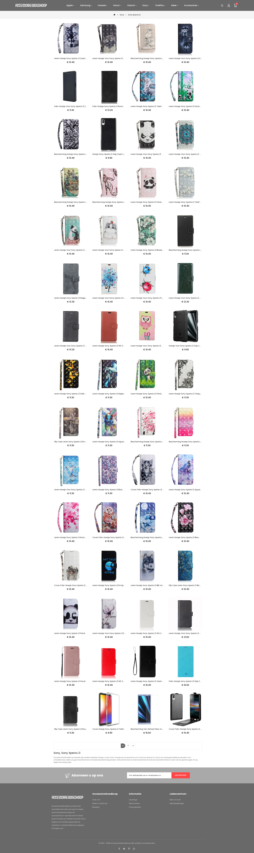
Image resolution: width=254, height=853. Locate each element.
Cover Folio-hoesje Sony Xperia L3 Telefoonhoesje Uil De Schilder (122, 537)
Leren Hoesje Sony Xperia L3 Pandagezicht (73, 633)
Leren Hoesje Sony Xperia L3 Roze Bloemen (73, 537)
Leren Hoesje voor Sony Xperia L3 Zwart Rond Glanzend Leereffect (199, 298)
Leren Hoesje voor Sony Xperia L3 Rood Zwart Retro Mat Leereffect (84, 345)
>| (133, 745)
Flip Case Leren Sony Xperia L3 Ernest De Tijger (75, 441)
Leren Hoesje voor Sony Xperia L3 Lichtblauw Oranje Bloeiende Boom (123, 298)
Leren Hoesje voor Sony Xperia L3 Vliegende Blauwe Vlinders (81, 489)
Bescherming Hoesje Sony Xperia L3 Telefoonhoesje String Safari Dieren (87, 202)
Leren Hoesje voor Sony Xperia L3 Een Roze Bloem (115, 633)
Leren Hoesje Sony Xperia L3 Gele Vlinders (73, 393)
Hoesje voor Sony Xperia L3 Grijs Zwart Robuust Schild (193, 345)
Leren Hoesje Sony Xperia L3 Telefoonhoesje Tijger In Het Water (160, 106)
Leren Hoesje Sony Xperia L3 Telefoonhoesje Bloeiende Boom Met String (202, 202)
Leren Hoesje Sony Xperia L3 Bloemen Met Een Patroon (117, 489)
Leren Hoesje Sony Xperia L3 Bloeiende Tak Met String (155, 250)
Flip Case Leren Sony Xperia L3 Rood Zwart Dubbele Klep (79, 729)
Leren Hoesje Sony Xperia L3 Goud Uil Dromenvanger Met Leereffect (85, 681)
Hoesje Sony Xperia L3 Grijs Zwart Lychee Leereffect (116, 154)
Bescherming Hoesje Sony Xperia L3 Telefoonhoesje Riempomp (121, 202)
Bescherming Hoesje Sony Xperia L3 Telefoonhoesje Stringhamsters (162, 58)
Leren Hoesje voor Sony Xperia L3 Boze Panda (151, 154)
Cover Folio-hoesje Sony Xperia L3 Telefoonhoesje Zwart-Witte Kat (161, 489)
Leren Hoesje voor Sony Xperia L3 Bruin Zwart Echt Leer (194, 633)
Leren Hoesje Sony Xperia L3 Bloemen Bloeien (189, 537)
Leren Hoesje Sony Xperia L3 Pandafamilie (188, 106)
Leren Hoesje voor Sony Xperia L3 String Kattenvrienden (79, 250)
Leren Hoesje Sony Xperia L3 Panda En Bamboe (152, 393)
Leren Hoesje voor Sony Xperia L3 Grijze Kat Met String (117, 58)
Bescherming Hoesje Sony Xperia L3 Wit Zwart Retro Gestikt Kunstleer (200, 250)
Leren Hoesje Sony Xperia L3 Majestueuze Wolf (113, 393)
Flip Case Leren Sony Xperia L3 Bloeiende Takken (191, 585)
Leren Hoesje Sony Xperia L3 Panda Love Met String (154, 202)
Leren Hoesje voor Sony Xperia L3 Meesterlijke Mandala (194, 154)
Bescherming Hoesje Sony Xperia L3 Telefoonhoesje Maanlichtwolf (161, 537)
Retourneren (134, 803)
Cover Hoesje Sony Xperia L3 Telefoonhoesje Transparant (118, 729)
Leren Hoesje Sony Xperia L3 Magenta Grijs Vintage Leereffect (82, 298)
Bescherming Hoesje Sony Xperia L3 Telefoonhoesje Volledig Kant (84, 154)
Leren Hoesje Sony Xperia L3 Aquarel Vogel (111, 441)
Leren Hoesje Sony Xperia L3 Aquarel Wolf (188, 489)
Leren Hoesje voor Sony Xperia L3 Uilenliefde (151, 345)
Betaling (95, 807)
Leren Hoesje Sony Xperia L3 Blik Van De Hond (151, 585)
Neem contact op (99, 803)
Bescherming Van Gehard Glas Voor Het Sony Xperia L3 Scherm (160, 729)
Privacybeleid (135, 807)
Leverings (133, 799)
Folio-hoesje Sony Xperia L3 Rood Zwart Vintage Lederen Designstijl (123, 106)
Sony (122, 15)
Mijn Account (175, 799)
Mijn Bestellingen (177, 803)
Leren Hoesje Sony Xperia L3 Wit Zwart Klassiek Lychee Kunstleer (160, 633)
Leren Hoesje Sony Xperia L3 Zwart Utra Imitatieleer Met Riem (159, 681)
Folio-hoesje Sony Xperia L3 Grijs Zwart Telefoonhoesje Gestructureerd (201, 681)
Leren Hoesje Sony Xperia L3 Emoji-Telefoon (112, 585)
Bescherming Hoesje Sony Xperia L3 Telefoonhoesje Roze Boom (160, 441)
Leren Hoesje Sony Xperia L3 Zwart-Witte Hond (75, 58)
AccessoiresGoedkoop (121, 843)
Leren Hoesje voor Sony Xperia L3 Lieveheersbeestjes (155, 298)
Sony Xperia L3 (134, 15)
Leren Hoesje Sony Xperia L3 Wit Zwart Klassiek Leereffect (118, 681)
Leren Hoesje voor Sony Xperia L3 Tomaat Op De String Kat (119, 250)
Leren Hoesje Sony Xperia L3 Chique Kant (187, 393)
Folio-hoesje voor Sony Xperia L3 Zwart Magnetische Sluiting (81, 106)
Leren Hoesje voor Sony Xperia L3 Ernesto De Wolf (191, 58)
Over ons (96, 799)
